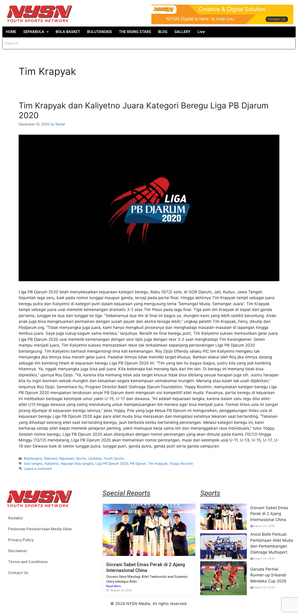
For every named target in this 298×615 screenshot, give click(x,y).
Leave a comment (38, 469)
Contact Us (18, 572)
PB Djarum (138, 463)
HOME (11, 32)
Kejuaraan (66, 458)
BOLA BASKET (68, 32)
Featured (50, 458)
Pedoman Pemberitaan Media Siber (40, 529)
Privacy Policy (21, 540)
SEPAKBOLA (33, 32)
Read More (113, 586)
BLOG (162, 32)
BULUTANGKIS (99, 32)
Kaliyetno (52, 463)
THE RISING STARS (135, 32)
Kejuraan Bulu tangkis (77, 463)
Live (201, 32)
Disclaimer (17, 550)
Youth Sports (114, 458)
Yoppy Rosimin (181, 463)
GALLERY (182, 32)
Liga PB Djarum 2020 (111, 463)
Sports (81, 458)
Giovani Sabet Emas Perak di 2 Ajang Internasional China (145, 567)
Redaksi (15, 518)
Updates (95, 458)
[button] (36, 32)
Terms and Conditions (28, 561)
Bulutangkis (33, 458)
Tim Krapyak (158, 463)
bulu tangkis (33, 463)
